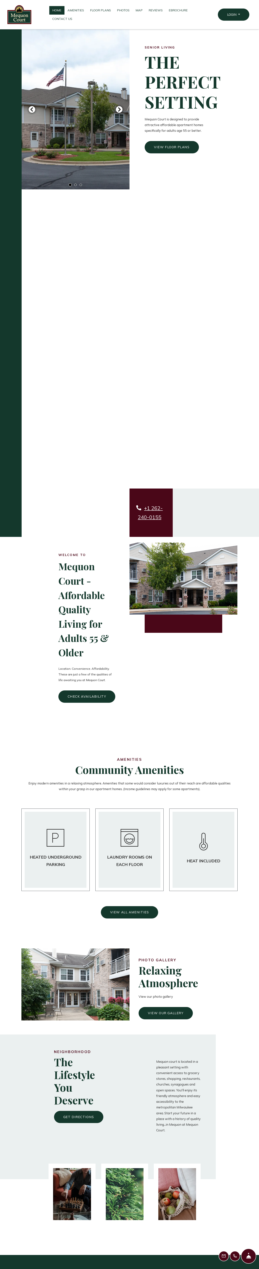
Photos (123, 10)
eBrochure (178, 10)
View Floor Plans (172, 147)
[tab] (70, 185)
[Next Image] (119, 109)
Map (139, 10)
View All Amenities (129, 912)
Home (56, 10)
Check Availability (87, 696)
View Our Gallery (166, 1013)
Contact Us (62, 19)
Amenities (75, 10)
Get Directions (78, 1117)
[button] (233, 15)
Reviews (156, 10)
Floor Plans (100, 10)
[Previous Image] (32, 109)
